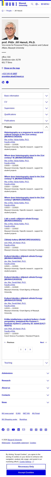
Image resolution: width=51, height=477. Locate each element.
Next (42, 342)
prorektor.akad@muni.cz (13, 76)
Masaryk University (15, 440)
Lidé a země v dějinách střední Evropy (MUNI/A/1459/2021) (21, 220)
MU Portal (36, 413)
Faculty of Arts (9, 142)
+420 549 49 (9, 74)
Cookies (33, 443)
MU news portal (8, 413)
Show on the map (12, 68)
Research (6, 381)
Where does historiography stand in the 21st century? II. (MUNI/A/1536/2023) (24, 178)
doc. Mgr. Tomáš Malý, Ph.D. (15, 261)
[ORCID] (8, 83)
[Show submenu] (45, 373)
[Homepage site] (14, 3)
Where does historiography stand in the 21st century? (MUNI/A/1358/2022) (24, 199)
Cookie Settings (25, 462)
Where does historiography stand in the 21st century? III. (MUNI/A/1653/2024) (24, 157)
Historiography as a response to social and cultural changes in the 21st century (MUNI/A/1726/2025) (23, 134)
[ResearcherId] (4, 83)
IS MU (18, 413)
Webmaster (6, 443)
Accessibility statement (20, 443)
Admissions (7, 373)
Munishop (23, 419)
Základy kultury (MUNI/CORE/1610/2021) (22, 240)
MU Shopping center (9, 419)
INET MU (26, 413)
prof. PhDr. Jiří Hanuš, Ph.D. (15, 243)
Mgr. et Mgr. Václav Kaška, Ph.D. (16, 139)
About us (6, 388)
